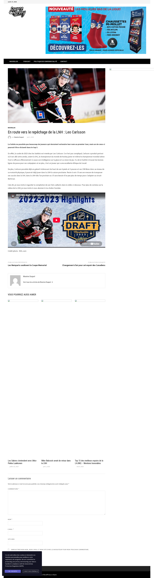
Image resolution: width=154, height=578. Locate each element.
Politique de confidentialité (45, 61)
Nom (10, 519)
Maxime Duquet (19, 137)
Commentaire (13, 489)
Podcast (26, 61)
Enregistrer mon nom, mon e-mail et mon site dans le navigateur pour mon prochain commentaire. (50, 549)
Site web (11, 539)
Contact (63, 61)
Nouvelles (14, 61)
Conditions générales (30, 571)
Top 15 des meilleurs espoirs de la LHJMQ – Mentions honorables (89, 462)
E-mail (11, 529)
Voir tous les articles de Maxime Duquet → (38, 282)
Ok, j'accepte (12, 571)
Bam (55, 575)
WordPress (47, 575)
